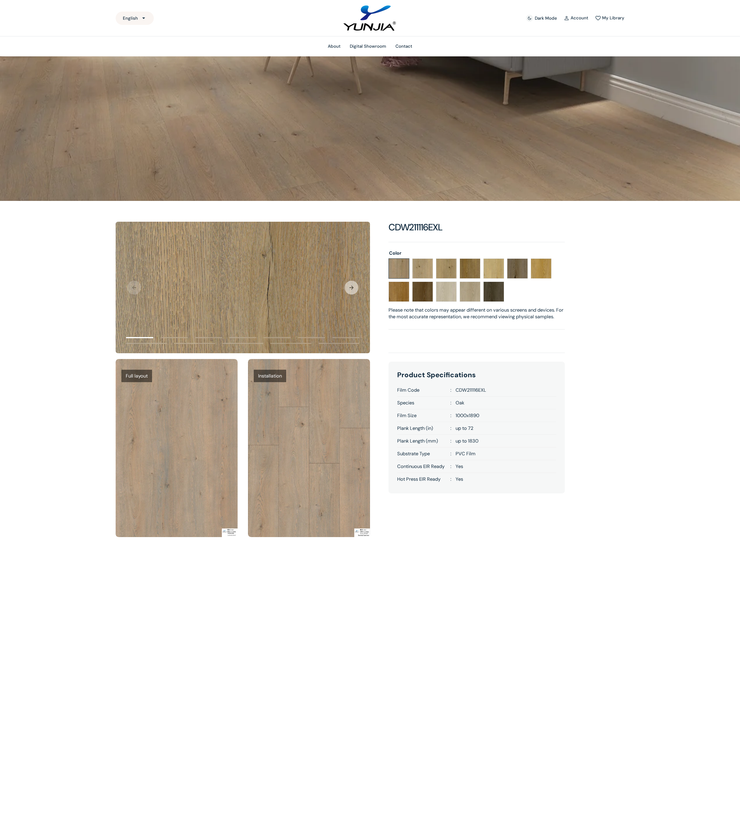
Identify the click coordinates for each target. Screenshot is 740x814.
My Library (613, 18)
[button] (576, 18)
